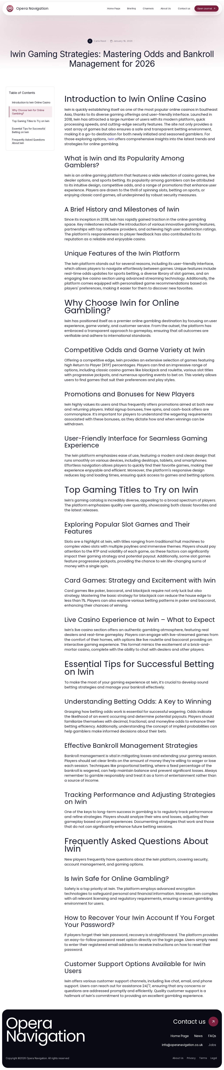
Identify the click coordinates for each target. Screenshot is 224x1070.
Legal (214, 1058)
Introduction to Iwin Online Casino (31, 102)
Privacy (191, 1058)
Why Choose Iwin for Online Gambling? (28, 112)
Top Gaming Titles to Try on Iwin (30, 121)
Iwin (111, 139)
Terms (203, 1058)
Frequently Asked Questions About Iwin (28, 141)
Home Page (180, 1036)
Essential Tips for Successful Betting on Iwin (28, 130)
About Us (178, 1058)
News (198, 1036)
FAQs (212, 1036)
